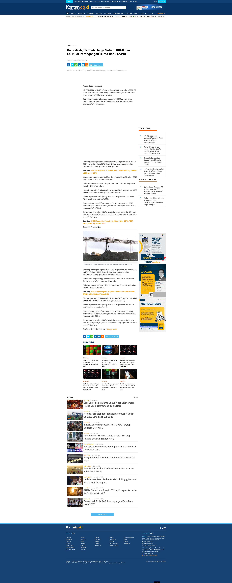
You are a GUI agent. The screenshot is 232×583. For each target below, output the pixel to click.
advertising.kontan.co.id (150, 555)
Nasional (107, 13)
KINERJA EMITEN (105, 1)
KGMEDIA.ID (125, 1)
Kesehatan (83, 547)
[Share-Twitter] (72, 64)
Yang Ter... (83, 545)
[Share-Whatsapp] (75, 64)
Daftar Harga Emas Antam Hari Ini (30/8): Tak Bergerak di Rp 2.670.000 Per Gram (152, 150)
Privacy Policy (105, 561)
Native (126, 541)
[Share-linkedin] (79, 64)
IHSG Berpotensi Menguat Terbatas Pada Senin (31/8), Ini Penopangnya (153, 139)
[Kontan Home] (67, 13)
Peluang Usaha (70, 547)
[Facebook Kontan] (160, 528)
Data (151, 13)
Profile (73, 561)
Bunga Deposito (114, 543)
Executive (97, 539)
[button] (124, 7)
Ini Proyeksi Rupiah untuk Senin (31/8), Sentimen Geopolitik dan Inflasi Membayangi (154, 172)
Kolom (97, 541)
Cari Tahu (83, 549)
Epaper (69, 1)
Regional (83, 543)
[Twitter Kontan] (163, 528)
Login (155, 1)
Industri (99, 13)
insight (73, 13)
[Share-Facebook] (68, 64)
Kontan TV (98, 545)
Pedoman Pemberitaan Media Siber (92, 561)
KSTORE (76, 1)
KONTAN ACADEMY (84, 1)
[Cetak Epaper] (149, 9)
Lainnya (162, 13)
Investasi (81, 13)
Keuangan (90, 13)
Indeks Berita (102, 514)
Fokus (82, 541)
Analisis (97, 537)
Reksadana (113, 539)
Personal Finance (132, 13)
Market (112, 537)
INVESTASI (71, 46)
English (82, 537)
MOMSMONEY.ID (116, 1)
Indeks (135, 397)
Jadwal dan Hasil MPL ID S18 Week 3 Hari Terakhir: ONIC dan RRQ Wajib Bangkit (154, 201)
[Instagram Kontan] (165, 528)
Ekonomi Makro (114, 545)
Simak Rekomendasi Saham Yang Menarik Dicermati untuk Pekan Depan (153, 161)
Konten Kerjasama (129, 537)
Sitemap (68, 561)
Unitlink (112, 541)
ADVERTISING (133, 1)
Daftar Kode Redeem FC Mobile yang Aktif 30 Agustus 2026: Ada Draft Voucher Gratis (153, 190)
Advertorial (127, 543)
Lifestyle (144, 13)
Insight (97, 543)
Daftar (163, 1)
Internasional (118, 13)
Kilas (125, 539)
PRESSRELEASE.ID (95, 1)
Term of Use (79, 561)
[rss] (86, 64)
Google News (112, 329)
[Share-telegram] (83, 64)
